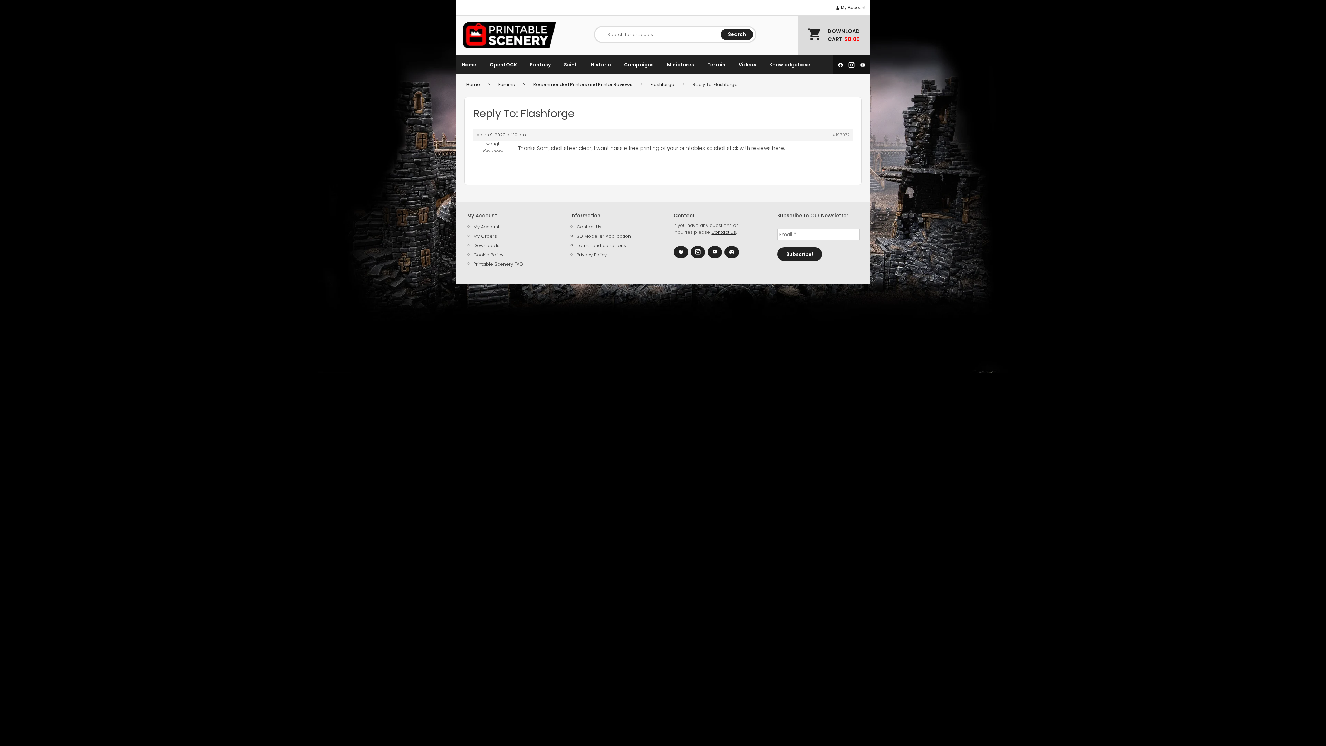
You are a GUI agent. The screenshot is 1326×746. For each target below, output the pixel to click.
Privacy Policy (592, 254)
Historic (601, 64)
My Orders (485, 236)
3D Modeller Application (604, 236)
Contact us (723, 232)
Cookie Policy (488, 254)
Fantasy (540, 64)
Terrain (716, 64)
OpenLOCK (503, 64)
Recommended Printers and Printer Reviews (582, 84)
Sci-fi (571, 64)
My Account (853, 7)
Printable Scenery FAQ (498, 264)
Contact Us (589, 226)
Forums (506, 84)
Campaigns (639, 64)
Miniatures (680, 64)
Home (469, 64)
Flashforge (662, 84)
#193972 (841, 135)
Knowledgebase (789, 64)
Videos (747, 64)
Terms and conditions (601, 245)
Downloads (486, 245)
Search (737, 34)
